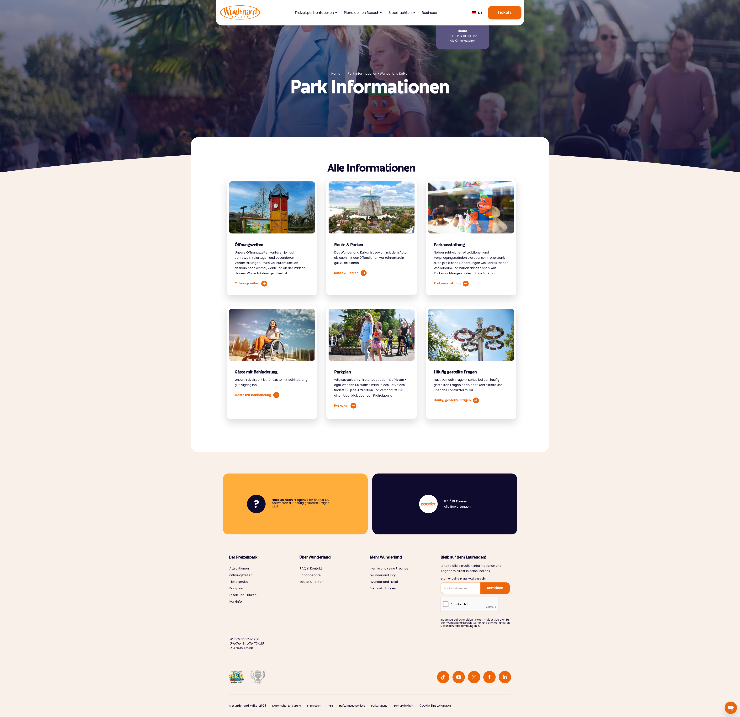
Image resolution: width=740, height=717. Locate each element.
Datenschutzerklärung (286, 705)
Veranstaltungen (383, 588)
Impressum (314, 705)
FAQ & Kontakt (311, 568)
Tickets (504, 13)
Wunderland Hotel (384, 582)
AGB (330, 705)
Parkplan (236, 588)
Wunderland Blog (383, 575)
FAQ (275, 506)
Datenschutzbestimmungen (459, 626)
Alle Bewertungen (457, 506)
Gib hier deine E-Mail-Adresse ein (463, 579)
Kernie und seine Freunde (389, 568)
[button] (477, 12)
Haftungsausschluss (352, 705)
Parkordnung (379, 705)
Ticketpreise (238, 582)
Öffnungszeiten (240, 575)
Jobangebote (310, 575)
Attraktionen (239, 568)
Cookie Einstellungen (435, 705)
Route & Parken (311, 582)
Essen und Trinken (242, 595)
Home (335, 73)
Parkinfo (235, 602)
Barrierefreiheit (403, 705)
